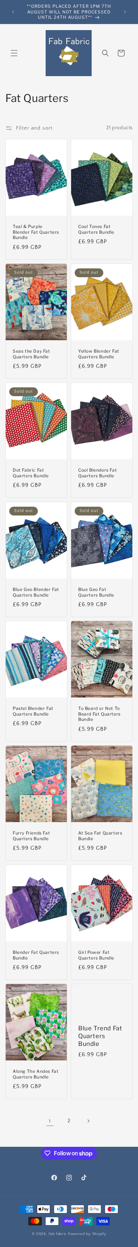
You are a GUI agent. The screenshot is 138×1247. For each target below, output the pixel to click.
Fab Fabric (57, 1234)
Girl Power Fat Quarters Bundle (96, 955)
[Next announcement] (125, 11)
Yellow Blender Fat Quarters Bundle (98, 353)
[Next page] (88, 1121)
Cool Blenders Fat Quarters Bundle (97, 473)
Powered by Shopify (87, 1234)
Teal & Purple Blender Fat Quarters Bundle (36, 232)
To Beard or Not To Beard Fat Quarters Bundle (99, 714)
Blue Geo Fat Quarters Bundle (96, 592)
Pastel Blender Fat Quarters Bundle (33, 711)
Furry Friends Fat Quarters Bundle (31, 835)
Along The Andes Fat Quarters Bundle (35, 1074)
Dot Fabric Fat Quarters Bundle (31, 473)
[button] (14, 53)
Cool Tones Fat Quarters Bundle (96, 229)
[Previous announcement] (13, 11)
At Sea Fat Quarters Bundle (100, 835)
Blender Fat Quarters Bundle (36, 955)
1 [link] (50, 1121)
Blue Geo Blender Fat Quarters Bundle (36, 592)
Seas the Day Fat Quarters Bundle (31, 353)
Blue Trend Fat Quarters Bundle (100, 1036)
